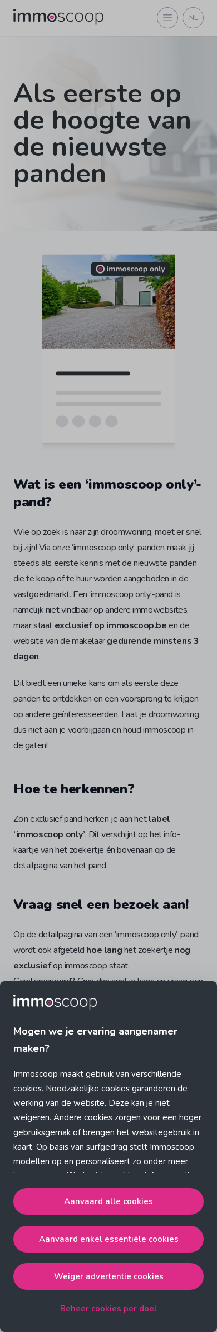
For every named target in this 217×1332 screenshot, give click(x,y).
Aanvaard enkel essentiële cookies (109, 1239)
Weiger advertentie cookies (109, 1276)
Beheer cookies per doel (108, 1308)
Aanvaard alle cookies (108, 1201)
